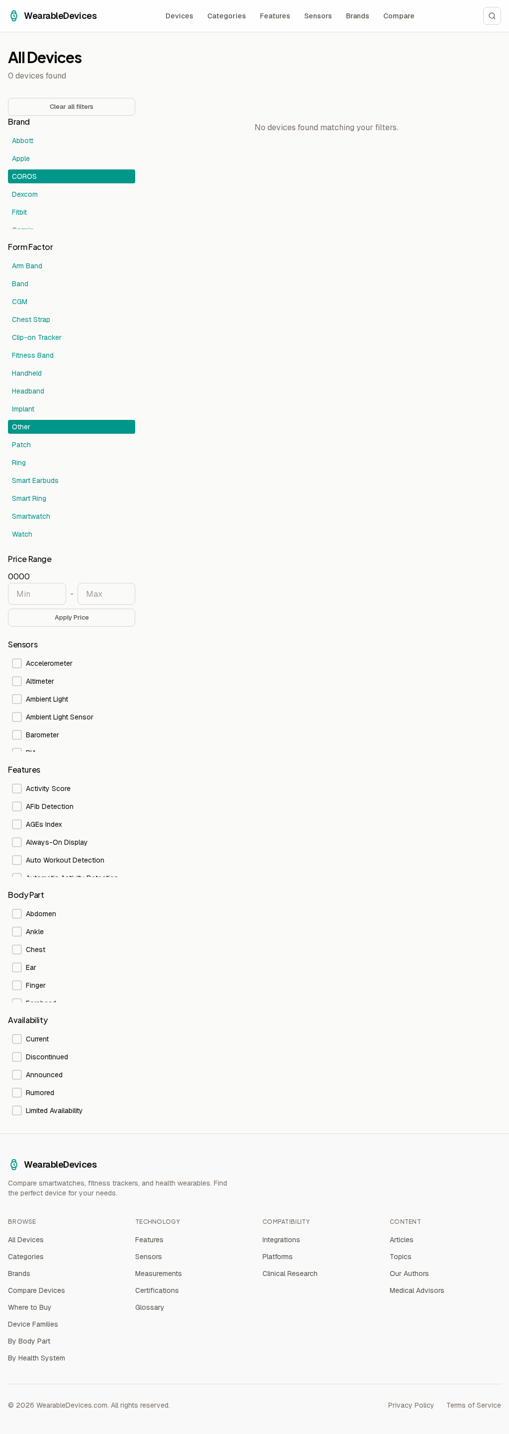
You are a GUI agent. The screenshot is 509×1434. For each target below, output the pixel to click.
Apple (21, 158)
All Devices (26, 1239)
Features (275, 15)
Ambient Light (47, 699)
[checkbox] (17, 663)
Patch (21, 444)
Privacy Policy (411, 1405)
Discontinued (47, 1056)
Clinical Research (290, 1273)
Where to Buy (30, 1307)
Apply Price (72, 617)
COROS (24, 176)
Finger (36, 985)
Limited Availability (54, 1110)
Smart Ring (29, 498)
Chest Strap (31, 319)
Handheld (27, 373)
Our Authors (409, 1273)
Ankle (35, 931)
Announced (44, 1074)
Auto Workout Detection (65, 860)
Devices (179, 15)
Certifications (157, 1290)
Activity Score (48, 788)
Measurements (158, 1273)
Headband (28, 391)
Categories (226, 15)
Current (37, 1039)
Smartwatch (31, 516)
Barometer (42, 734)
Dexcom (25, 194)
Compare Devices (36, 1290)
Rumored (40, 1092)
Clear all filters (71, 106)
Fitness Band (33, 355)
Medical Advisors (417, 1290)
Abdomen (41, 913)
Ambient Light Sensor (59, 717)
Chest (35, 949)
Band (20, 283)
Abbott (22, 140)
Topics (401, 1256)
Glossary (150, 1307)
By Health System (36, 1358)
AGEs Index (44, 824)
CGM (19, 301)
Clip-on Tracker (37, 337)
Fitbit (19, 212)
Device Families (33, 1324)
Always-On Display (57, 842)
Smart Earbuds (35, 480)
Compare (399, 15)
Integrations (281, 1239)
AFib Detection (50, 806)
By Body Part (29, 1341)
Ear (31, 967)
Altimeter (40, 681)
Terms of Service (473, 1405)
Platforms (277, 1256)
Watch (22, 534)
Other (21, 426)
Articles (402, 1239)
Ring (19, 462)
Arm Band (27, 265)
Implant (23, 408)
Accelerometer (49, 663)
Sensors (318, 15)
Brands (357, 15)
